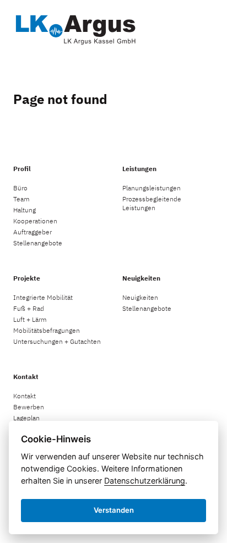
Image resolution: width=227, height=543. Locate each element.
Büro (20, 188)
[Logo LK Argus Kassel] (75, 27)
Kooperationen (35, 221)
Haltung (24, 210)
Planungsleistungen (151, 188)
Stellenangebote (37, 243)
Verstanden (114, 510)
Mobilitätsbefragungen (46, 330)
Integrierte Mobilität (43, 297)
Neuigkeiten (140, 297)
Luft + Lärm (30, 319)
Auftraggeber (32, 232)
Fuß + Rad (28, 308)
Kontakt (24, 396)
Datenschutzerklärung (144, 480)
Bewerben (28, 407)
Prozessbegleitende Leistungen (151, 203)
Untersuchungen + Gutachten (57, 341)
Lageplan (26, 418)
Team (21, 199)
